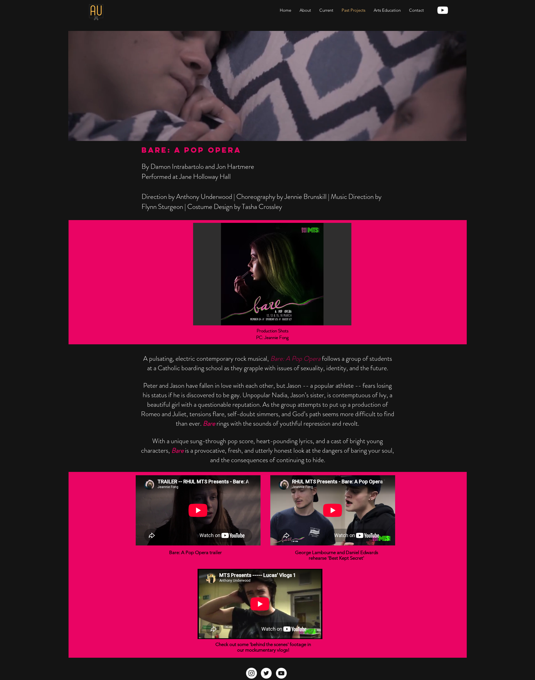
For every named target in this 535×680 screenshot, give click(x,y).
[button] (272, 274)
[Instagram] (251, 673)
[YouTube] (281, 673)
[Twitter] (266, 673)
